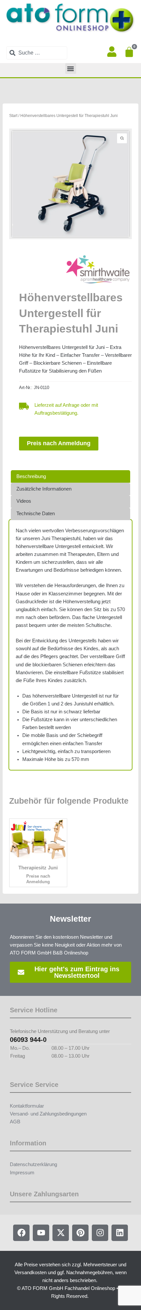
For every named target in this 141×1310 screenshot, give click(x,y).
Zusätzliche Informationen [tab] (43, 489)
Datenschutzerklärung (33, 1164)
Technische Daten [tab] (35, 513)
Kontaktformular (27, 1106)
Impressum (22, 1172)
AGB (15, 1121)
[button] (70, 68)
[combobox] (36, 52)
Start (13, 115)
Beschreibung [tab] (31, 476)
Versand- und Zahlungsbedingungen (48, 1113)
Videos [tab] (23, 501)
